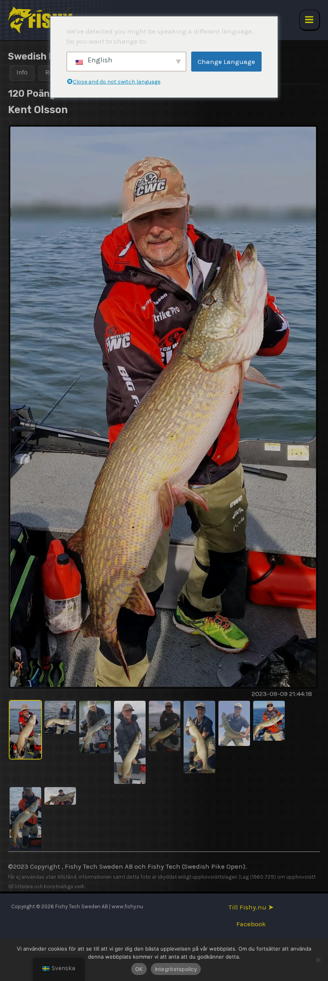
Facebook (251, 924)
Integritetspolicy (176, 969)
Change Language (226, 62)
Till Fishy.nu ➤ (251, 907)
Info (22, 72)
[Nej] (318, 960)
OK (139, 969)
